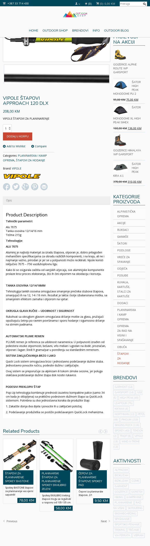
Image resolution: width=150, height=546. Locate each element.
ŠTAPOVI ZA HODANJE (30, 160)
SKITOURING (135, 508)
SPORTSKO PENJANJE (127, 524)
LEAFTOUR (123, 403)
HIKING (119, 497)
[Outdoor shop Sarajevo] (75, 14)
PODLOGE (123, 250)
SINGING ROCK (127, 425)
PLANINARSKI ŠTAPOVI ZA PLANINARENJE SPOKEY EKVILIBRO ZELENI (54, 481)
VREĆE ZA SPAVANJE (123, 259)
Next (104, 521)
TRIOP (125, 436)
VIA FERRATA (122, 535)
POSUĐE (122, 275)
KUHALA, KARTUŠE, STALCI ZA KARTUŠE (124, 289)
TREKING (120, 530)
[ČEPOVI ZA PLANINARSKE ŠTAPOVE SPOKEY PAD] (93, 456)
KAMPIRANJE (134, 497)
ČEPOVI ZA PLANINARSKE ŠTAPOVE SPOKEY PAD (90, 479)
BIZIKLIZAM (121, 481)
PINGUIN (129, 420)
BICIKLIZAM (121, 475)
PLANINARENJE (123, 503)
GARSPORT (124, 392)
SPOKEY (122, 430)
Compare (41, 146)
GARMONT (124, 387)
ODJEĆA (122, 268)
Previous (11, 521)
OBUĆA (122, 347)
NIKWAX (121, 409)
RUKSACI (123, 230)
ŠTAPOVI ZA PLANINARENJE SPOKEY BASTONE (17, 477)
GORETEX (137, 492)
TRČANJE (134, 530)
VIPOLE (16, 168)
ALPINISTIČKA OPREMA (124, 214)
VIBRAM (138, 535)
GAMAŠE (122, 236)
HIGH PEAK (129, 398)
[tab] (9, 200)
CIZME (135, 481)
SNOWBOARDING (125, 513)
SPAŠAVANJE (122, 519)
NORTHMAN (124, 414)
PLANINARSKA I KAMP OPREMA (124, 314)
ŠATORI (122, 243)
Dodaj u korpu (18, 136)
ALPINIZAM (121, 470)
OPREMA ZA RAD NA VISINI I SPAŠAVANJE (124, 333)
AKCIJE (121, 223)
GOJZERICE (121, 492)
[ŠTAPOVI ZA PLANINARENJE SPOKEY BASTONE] (19, 456)
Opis (9, 200)
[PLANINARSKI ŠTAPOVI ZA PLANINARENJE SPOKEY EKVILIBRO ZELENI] (56, 456)
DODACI (122, 303)
